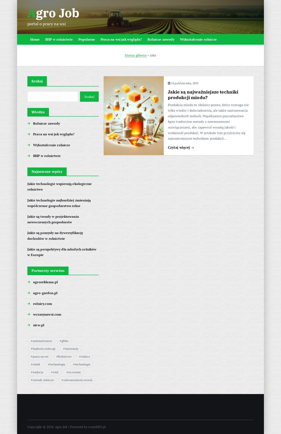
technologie (82, 364)
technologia (57, 364)
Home (35, 39)
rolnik (36, 364)
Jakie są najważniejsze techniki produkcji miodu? (203, 95)
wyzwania (74, 372)
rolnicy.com (42, 303)
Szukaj (37, 81)
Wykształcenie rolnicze (198, 39)
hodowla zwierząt (44, 349)
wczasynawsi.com (47, 314)
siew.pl (38, 325)
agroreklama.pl (45, 282)
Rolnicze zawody (160, 39)
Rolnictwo (64, 356)
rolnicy (85, 356)
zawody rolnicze (43, 380)
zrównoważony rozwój (77, 380)
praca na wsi (41, 356)
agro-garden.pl (45, 293)
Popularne (86, 39)
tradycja (38, 372)
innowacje (71, 349)
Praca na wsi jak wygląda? (121, 39)
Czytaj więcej (179, 147)
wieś (56, 372)
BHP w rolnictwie (59, 39)
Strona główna (135, 55)
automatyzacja (42, 341)
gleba (65, 341)
